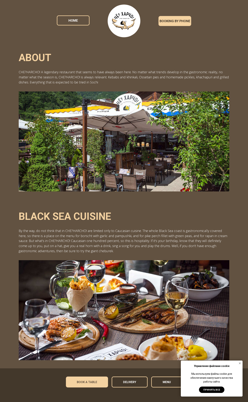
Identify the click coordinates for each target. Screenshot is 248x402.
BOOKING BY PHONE (175, 21)
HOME (73, 20)
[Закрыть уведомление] (240, 363)
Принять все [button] (211, 389)
